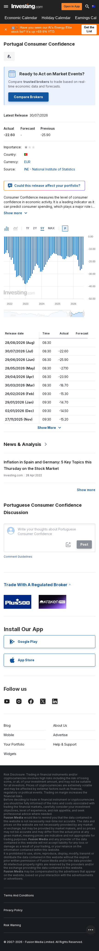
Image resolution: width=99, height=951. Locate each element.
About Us (60, 725)
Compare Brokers (28, 97)
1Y (27, 228)
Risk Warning (12, 925)
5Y (42, 228)
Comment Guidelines (18, 556)
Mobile (9, 735)
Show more (13, 213)
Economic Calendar (21, 18)
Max (51, 228)
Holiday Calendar (56, 18)
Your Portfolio (14, 744)
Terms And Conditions (19, 895)
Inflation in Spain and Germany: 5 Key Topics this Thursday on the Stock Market (48, 465)
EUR (27, 162)
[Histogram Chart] (7, 228)
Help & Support (64, 744)
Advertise (60, 735)
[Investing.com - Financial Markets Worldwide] (27, 6)
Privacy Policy (13, 910)
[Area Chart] (15, 228)
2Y (35, 228)
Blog (7, 725)
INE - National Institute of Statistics (49, 169)
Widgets (10, 754)
